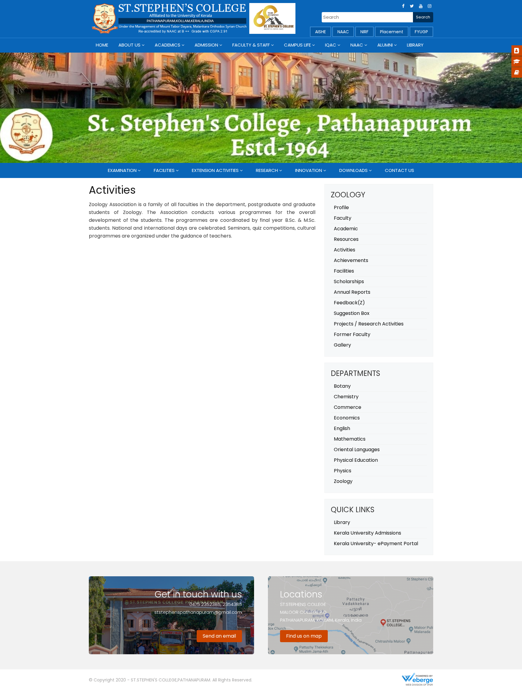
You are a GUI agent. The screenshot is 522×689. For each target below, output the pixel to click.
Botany (342, 386)
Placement (391, 32)
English (342, 428)
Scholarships (349, 281)
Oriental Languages (357, 449)
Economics (347, 417)
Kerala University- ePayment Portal (376, 543)
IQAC (330, 45)
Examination (122, 170)
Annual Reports (352, 292)
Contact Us (399, 170)
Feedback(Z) (349, 302)
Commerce (347, 407)
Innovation (308, 170)
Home (102, 45)
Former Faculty (352, 334)
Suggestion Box (351, 313)
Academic (346, 228)
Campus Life (297, 45)
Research (267, 170)
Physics (342, 470)
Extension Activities (215, 170)
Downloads (353, 170)
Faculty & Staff (251, 45)
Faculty (342, 218)
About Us (129, 45)
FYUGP (421, 32)
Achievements (351, 260)
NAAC (343, 32)
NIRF (364, 32)
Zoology (343, 481)
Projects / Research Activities (369, 323)
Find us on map (304, 635)
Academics (167, 45)
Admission (206, 45)
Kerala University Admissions (367, 532)
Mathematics (350, 438)
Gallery (342, 344)
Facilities (164, 170)
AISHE (320, 32)
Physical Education (356, 460)
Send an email (219, 635)
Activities (344, 249)
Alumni (385, 45)
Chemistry (346, 396)
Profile (341, 207)
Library (415, 45)
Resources (346, 239)
